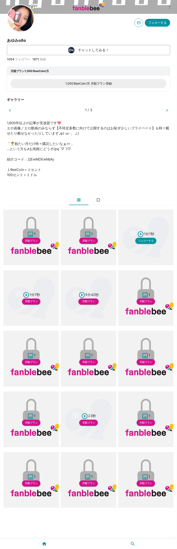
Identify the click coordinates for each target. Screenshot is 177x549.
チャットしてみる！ (93, 50)
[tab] (78, 200)
